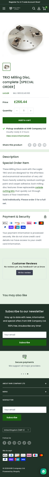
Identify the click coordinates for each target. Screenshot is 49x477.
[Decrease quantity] (17, 110)
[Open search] (33, 8)
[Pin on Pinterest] (34, 145)
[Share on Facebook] (29, 145)
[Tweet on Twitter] (39, 145)
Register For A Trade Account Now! (24, 2)
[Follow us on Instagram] (14, 443)
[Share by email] (44, 145)
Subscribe (24, 342)
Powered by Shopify (11, 471)
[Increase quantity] (30, 110)
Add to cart (24, 120)
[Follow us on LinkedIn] (29, 443)
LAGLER (6, 93)
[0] (44, 8)
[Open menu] (4, 8)
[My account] (39, 8)
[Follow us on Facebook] (4, 443)
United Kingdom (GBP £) (14, 430)
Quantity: (7, 110)
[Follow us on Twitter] (9, 443)
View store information (18, 136)
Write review (24, 272)
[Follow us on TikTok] (24, 443)
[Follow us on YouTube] (19, 443)
